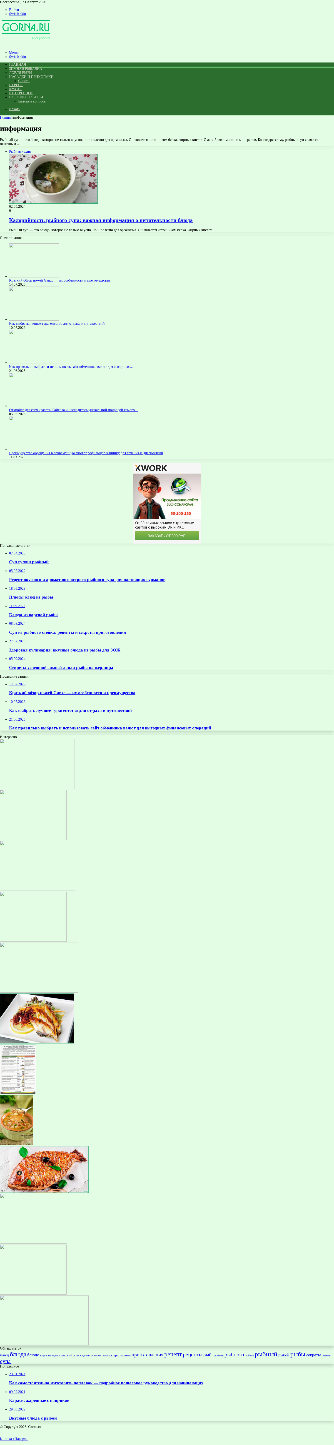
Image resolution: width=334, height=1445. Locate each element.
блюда (18, 1354)
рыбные (249, 1355)
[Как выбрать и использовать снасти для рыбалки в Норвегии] (37, 889)
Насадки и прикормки (31, 77)
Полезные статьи (26, 97)
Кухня (15, 89)
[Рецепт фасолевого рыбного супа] (16, 1144)
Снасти (24, 81)
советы (326, 1355)
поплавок (107, 1355)
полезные (96, 1355)
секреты (313, 1355)
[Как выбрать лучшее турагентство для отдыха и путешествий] (34, 319)
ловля (77, 1355)
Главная (6, 117)
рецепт (173, 1354)
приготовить (122, 1355)
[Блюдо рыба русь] (44, 1191)
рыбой (283, 1355)
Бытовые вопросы (32, 101)
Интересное (21, 93)
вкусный (66, 1355)
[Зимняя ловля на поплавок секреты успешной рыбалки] (33, 1293)
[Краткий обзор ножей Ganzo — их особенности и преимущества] (34, 276)
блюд (4, 1355)
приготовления (147, 1355)
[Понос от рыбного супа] (18, 1093)
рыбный (266, 1354)
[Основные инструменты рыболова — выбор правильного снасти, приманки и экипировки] (33, 940)
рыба (208, 1355)
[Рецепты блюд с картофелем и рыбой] (37, 788)
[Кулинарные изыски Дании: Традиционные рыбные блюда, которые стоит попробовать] (37, 1042)
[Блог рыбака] (25, 45)
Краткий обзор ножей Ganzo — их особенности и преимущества (59, 280)
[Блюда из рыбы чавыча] (39, 991)
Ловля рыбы (20, 73)
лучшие (86, 1355)
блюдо (33, 1354)
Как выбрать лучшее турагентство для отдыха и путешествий (57, 323)
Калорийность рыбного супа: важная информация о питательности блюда (101, 220)
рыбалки (219, 1355)
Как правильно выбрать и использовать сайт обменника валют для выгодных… (71, 367)
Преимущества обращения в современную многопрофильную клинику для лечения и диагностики (86, 453)
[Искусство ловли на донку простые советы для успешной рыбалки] (44, 1344)
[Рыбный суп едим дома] (33, 839)
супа (5, 1361)
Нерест (16, 85)
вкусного (45, 1355)
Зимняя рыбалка (25, 68)
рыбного (234, 1354)
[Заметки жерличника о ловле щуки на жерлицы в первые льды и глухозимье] (33, 1242)
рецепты (192, 1354)
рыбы (297, 1354)
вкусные (56, 1355)
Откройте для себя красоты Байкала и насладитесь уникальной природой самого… (73, 410)
